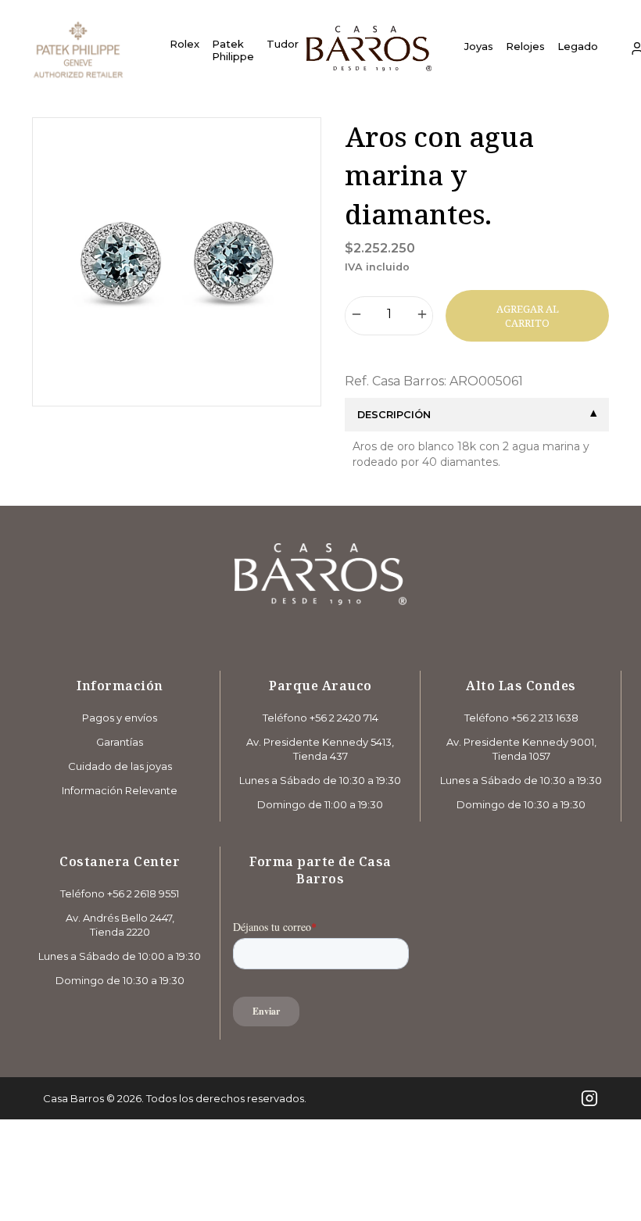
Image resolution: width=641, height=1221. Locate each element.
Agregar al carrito (527, 316)
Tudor (283, 44)
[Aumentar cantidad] (422, 315)
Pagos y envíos (119, 717)
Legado (577, 46)
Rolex (184, 44)
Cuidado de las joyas (120, 766)
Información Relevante (119, 790)
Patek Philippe (233, 50)
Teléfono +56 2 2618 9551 (119, 893)
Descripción (394, 415)
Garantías (119, 742)
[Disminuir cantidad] (356, 315)
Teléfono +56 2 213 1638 (521, 717)
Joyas (478, 46)
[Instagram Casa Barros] (589, 1098)
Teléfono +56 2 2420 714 (320, 717)
